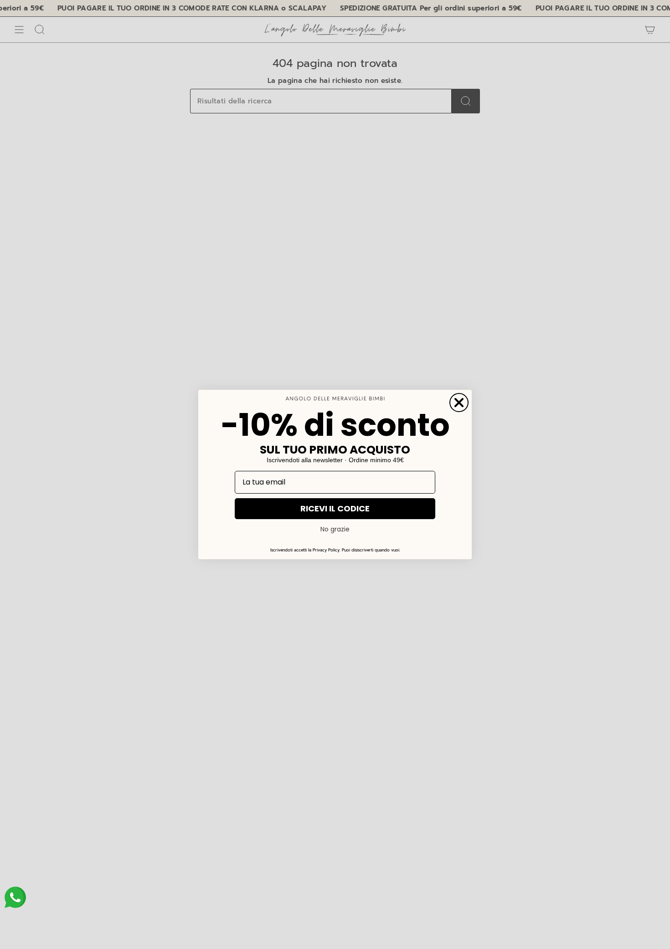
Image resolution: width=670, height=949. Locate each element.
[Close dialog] (459, 402)
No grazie (335, 529)
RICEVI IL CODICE (335, 508)
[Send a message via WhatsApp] (15, 897)
